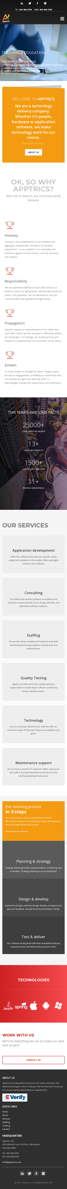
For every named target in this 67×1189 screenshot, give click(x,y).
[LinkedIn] (21, 3)
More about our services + (17, 831)
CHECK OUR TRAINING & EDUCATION (22, 71)
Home (5, 1111)
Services (6, 1118)
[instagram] (45, 3)
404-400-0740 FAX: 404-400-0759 (35, 9)
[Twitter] (29, 3)
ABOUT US (33, 152)
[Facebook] (37, 3)
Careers (6, 1129)
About (5, 1115)
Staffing (6, 1122)
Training (6, 1125)
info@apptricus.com (11, 1162)
